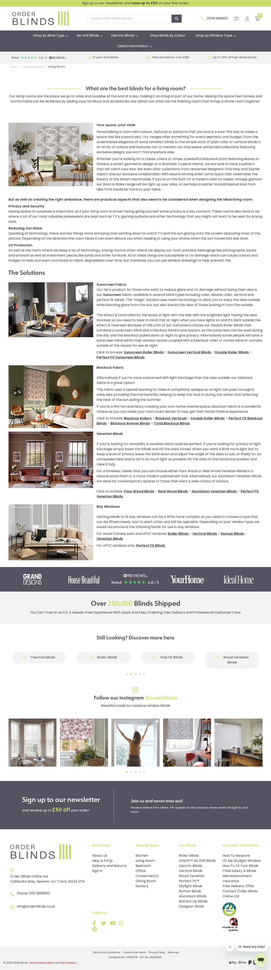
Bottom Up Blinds (193, 901)
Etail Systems (68, 963)
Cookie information (134, 952)
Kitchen (142, 856)
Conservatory (147, 876)
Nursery (142, 886)
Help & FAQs (102, 861)
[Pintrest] (95, 930)
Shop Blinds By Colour (167, 35)
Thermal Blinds (42, 657)
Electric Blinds (122, 35)
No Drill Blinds (88, 35)
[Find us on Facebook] (95, 924)
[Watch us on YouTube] (113, 924)
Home (14, 67)
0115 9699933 (39, 893)
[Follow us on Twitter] (104, 924)
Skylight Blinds (190, 886)
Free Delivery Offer (238, 886)
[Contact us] (236, 19)
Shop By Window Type (214, 35)
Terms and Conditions (106, 952)
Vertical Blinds (190, 871)
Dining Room (146, 881)
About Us (99, 856)
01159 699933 (217, 18)
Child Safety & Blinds (239, 871)
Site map (173, 952)
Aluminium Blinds (192, 896)
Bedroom (143, 866)
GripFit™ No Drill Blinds (197, 861)
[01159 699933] (203, 19)
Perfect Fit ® (189, 881)
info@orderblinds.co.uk (36, 906)
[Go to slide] (127, 674)
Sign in (97, 871)
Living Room (145, 861)
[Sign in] (247, 19)
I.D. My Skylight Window (242, 861)
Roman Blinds (190, 891)
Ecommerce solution (42, 963)
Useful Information (133, 46)
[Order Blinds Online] (48, 852)
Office (141, 871)
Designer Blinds (191, 906)
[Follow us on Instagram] (122, 924)
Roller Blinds (106, 657)
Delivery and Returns (109, 866)
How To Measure (236, 856)
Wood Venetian (192, 876)
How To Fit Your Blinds (240, 866)
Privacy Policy (157, 952)
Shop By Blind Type (49, 35)
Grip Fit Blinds (171, 657)
